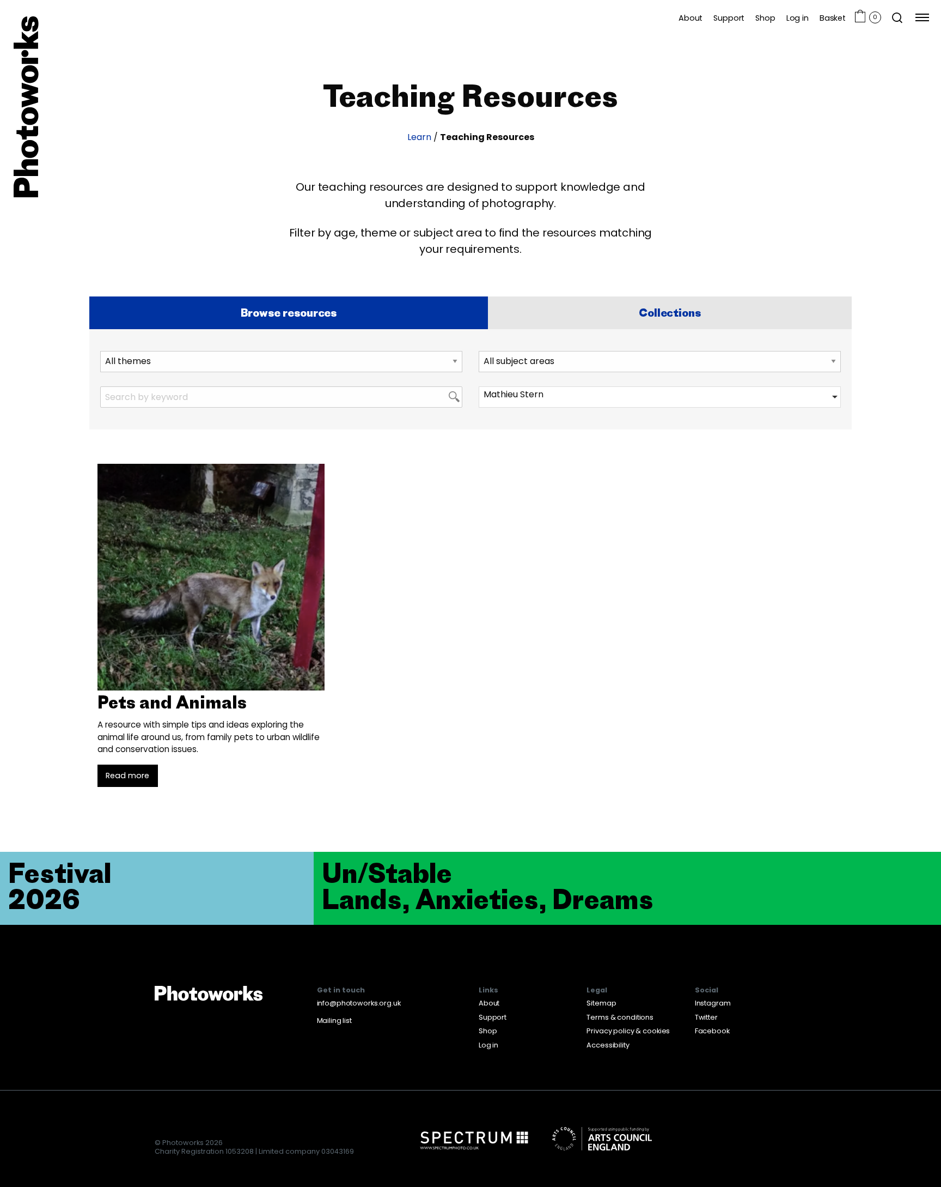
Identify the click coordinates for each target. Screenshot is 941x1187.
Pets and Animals (172, 702)
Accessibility (607, 1045)
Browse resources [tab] (289, 312)
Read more (127, 775)
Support (728, 18)
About (690, 18)
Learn (419, 137)
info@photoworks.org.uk (359, 1003)
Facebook (712, 1030)
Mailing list (334, 1020)
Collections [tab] (669, 312)
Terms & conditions (619, 1017)
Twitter (706, 1017)
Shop (765, 18)
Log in (797, 18)
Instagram (713, 1003)
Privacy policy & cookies (628, 1030)
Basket (833, 18)
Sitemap (601, 1003)
